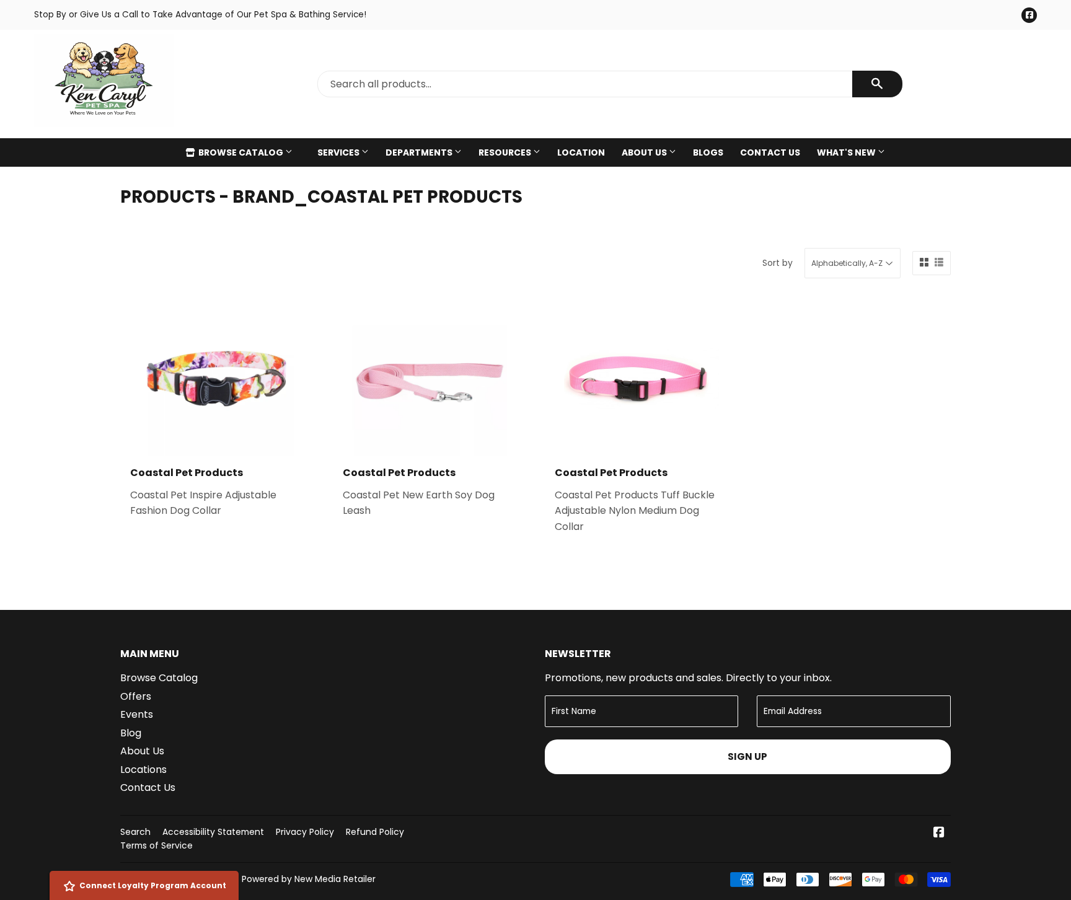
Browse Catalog (240, 152)
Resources (505, 152)
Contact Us (770, 152)
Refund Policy (375, 832)
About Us (645, 152)
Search (135, 832)
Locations (143, 769)
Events (136, 714)
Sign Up (747, 756)
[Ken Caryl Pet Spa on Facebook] (939, 833)
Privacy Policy (305, 832)
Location (581, 152)
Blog (130, 733)
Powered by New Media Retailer (309, 879)
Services (339, 152)
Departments (420, 152)
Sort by (777, 263)
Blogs (708, 152)
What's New (847, 152)
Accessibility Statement (213, 832)
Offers (135, 696)
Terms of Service (156, 845)
